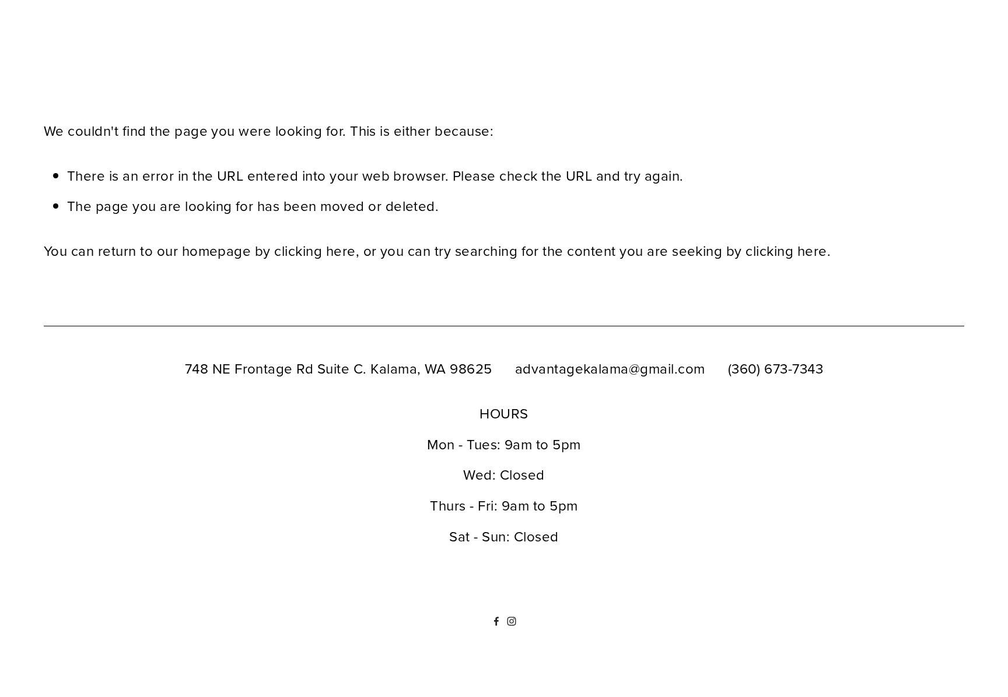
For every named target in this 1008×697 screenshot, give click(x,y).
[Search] (138, 56)
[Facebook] (496, 621)
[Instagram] (511, 621)
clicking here (314, 251)
